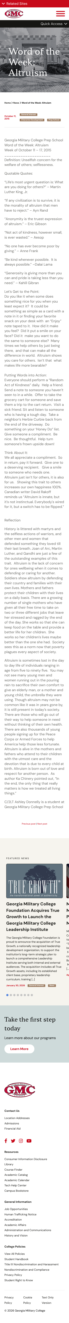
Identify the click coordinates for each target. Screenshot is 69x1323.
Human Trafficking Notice (20, 1214)
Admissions (11, 1123)
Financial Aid (12, 1128)
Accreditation (13, 1219)
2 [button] (11, 995)
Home (7, 102)
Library (8, 1164)
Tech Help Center (15, 1185)
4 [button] (18, 995)
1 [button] (7, 995)
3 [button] (14, 995)
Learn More (19, 1049)
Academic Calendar (16, 1180)
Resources (11, 1152)
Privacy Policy (13, 1275)
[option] (34, 925)
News (16, 102)
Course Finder (13, 1169)
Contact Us (12, 1111)
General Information (17, 1202)
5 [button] (21, 995)
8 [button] (32, 995)
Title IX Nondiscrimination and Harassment (31, 1264)
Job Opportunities (16, 1209)
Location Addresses (17, 1118)
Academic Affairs (15, 1225)
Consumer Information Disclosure (25, 1159)
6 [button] (25, 995)
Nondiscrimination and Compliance (26, 1269)
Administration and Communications (27, 1230)
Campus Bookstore (16, 1190)
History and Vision (16, 1235)
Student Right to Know (18, 1280)
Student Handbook (16, 1259)
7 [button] (28, 995)
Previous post (29, 823)
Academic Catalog (16, 1175)
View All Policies (14, 1253)
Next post (42, 823)
